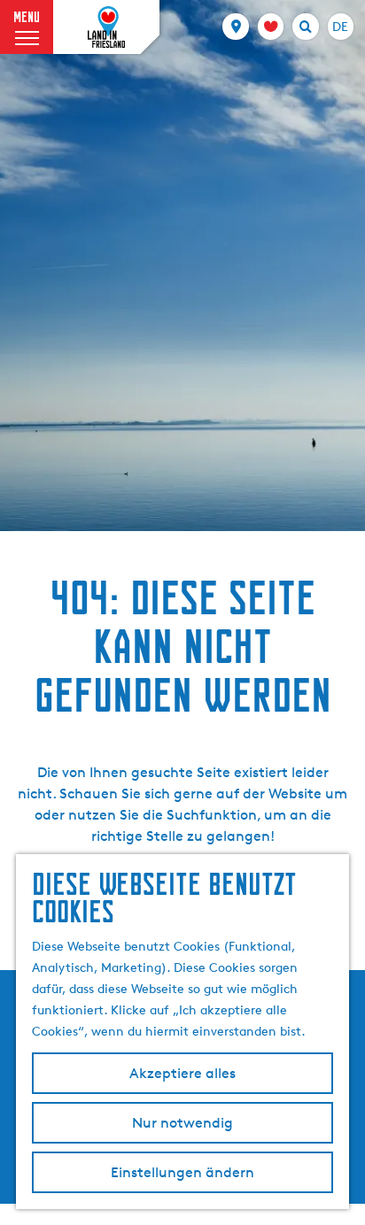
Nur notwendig (182, 1122)
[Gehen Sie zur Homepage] (106, 27)
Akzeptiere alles (182, 1073)
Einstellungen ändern (182, 1172)
